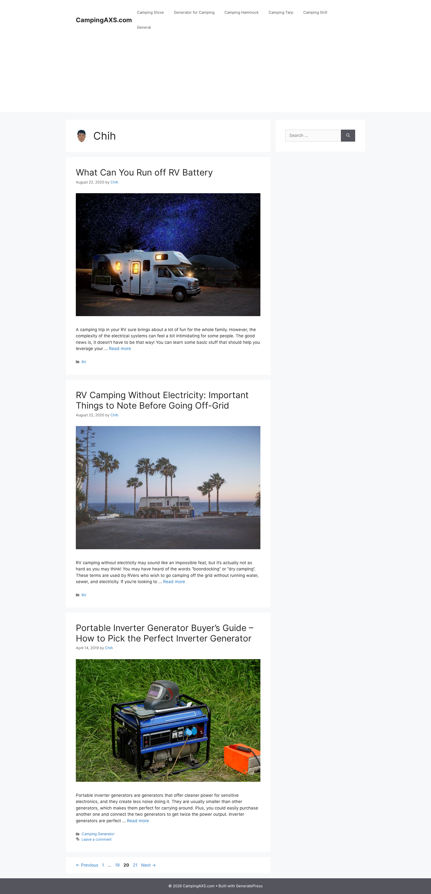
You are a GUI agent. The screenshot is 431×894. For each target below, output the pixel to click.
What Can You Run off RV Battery (144, 172)
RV (84, 362)
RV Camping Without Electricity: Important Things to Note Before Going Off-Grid (162, 400)
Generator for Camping (194, 12)
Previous (87, 865)
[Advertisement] (215, 77)
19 (118, 865)
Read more (120, 348)
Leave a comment (96, 839)
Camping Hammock (241, 12)
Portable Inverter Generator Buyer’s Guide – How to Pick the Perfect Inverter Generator (164, 633)
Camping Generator (98, 834)
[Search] (348, 136)
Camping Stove (150, 12)
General (144, 27)
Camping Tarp (281, 12)
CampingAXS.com (104, 20)
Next (148, 865)
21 (136, 865)
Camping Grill (315, 12)
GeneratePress (249, 886)
